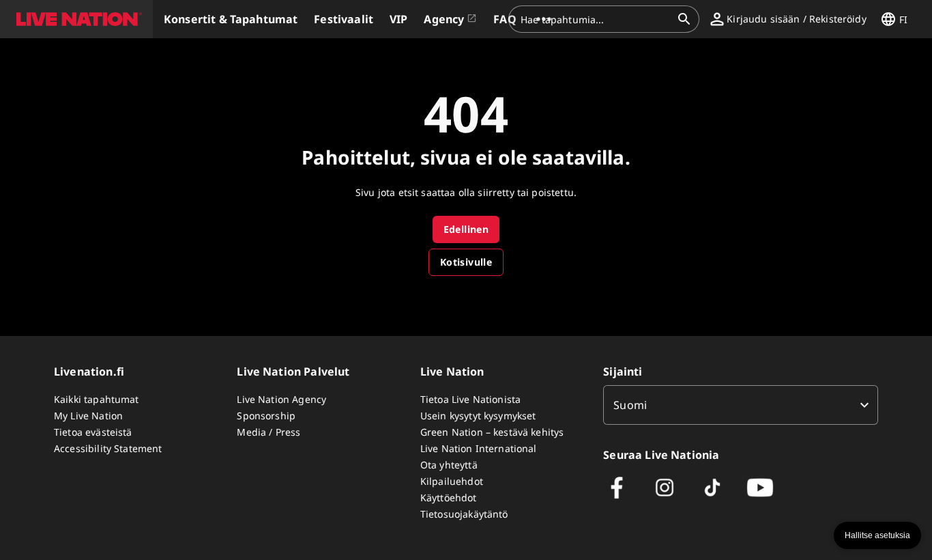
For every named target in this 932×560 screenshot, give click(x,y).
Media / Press (268, 431)
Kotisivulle (466, 261)
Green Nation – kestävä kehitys (492, 431)
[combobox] (595, 19)
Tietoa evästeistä (93, 431)
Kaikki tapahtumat (96, 399)
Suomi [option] (630, 404)
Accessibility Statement (108, 448)
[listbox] (740, 405)
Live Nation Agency (281, 399)
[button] (76, 19)
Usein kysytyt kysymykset (478, 415)
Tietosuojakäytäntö (464, 513)
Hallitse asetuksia (877, 535)
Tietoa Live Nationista (470, 399)
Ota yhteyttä (449, 464)
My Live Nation (88, 415)
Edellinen (466, 229)
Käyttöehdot (448, 497)
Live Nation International (478, 448)
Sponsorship (266, 415)
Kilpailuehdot (451, 481)
